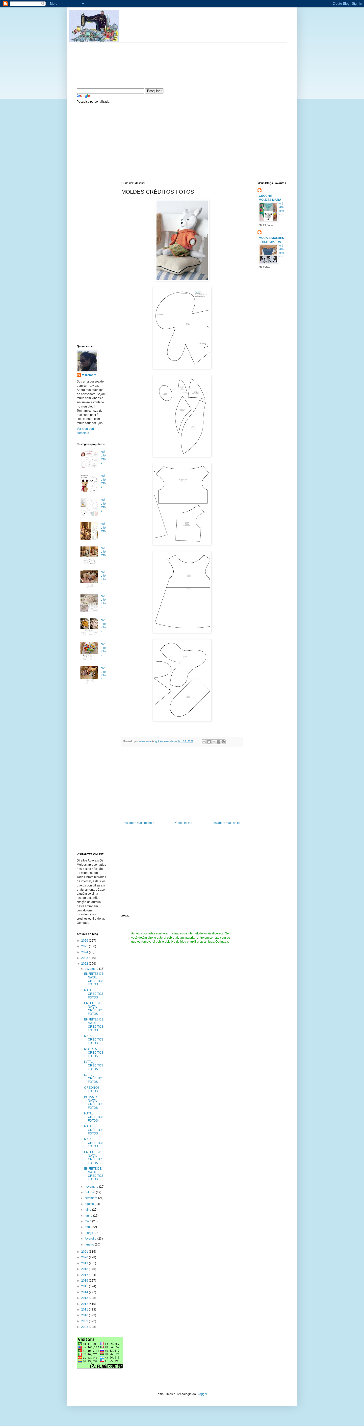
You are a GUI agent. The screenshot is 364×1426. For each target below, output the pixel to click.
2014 (85, 1292)
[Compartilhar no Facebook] (218, 741)
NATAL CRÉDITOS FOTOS (93, 994)
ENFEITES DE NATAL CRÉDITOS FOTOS (94, 979)
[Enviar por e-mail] (204, 741)
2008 (85, 1327)
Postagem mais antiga (226, 823)
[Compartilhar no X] (213, 741)
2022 (85, 963)
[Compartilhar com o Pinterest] (223, 741)
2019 (85, 1263)
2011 (85, 1309)
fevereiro (91, 1238)
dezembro (92, 969)
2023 (85, 958)
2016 (85, 1280)
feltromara (145, 741)
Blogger (202, 1394)
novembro (92, 1186)
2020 (85, 1257)
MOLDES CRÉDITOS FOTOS (93, 1052)
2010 (85, 1315)
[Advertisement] (114, 142)
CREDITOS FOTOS (92, 1089)
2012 (85, 1304)
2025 (85, 946)
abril (88, 1227)
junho (89, 1215)
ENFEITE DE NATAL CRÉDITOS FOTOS (93, 1174)
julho (88, 1209)
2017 (85, 1275)
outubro (90, 1192)
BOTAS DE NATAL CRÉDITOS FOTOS (93, 1102)
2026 (85, 940)
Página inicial (183, 823)
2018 (85, 1269)
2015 (85, 1286)
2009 (85, 1321)
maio (88, 1221)
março (89, 1233)
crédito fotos (103, 457)
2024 (85, 952)
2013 (85, 1298)
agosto (90, 1204)
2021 (85, 1251)
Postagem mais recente (138, 823)
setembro (91, 1198)
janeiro (90, 1244)
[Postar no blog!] (209, 741)
